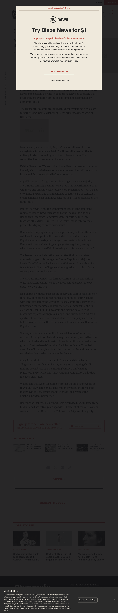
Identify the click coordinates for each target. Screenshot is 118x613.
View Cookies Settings (87, 600)
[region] (59, 600)
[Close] (114, 599)
